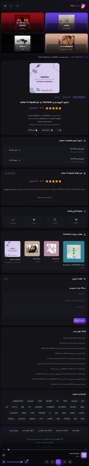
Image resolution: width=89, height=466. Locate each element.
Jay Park (81, 413)
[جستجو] (11, 5)
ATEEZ (40, 401)
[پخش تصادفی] (47, 462)
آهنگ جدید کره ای (61, 430)
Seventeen (30, 401)
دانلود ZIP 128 (13, 160)
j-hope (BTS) (14, 413)
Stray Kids (74, 401)
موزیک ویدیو (14, 430)
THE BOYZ (73, 407)
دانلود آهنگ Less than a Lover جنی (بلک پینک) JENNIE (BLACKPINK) (63, 348)
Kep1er (64, 413)
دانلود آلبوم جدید (28, 430)
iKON (58, 419)
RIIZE (82, 419)
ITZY (29, 407)
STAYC (32, 413)
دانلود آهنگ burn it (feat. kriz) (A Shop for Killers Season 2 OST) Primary (61, 364)
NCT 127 (14, 407)
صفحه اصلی (75, 430)
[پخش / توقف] (58, 462)
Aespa (82, 407)
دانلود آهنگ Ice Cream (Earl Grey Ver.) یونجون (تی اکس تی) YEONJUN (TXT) (60, 374)
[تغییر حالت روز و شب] (17, 5)
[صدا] (4, 462)
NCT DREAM (62, 407)
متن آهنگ (31, 130)
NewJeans (32, 419)
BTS (83, 401)
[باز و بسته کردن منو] (5, 5)
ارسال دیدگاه (79, 320)
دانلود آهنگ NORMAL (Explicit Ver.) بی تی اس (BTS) (68, 369)
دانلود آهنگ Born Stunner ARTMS (75, 338)
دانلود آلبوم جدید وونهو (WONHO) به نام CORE (70, 353)
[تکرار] (70, 462)
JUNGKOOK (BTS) (18, 401)
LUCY (41, 419)
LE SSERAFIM (50, 407)
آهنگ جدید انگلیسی (45, 430)
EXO (75, 419)
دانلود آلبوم (46, 130)
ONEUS (72, 413)
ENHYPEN (49, 401)
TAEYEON (67, 419)
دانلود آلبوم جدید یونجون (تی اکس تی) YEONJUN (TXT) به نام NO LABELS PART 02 (59, 379)
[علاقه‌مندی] (4, 455)
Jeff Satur (11, 419)
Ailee (56, 413)
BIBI (22, 407)
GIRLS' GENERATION (77, 57)
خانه (87, 57)
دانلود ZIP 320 (13, 150)
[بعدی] (64, 462)
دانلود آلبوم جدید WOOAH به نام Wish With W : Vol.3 (68, 384)
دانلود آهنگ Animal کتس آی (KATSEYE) (72, 343)
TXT (57, 401)
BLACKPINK (38, 407)
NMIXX (24, 413)
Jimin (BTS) (21, 419)
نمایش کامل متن (10, 173)
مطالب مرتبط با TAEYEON (72, 234)
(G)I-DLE (49, 419)
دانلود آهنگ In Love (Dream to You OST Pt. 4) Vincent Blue (66, 358)
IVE (7, 407)
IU (50, 413)
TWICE (65, 401)
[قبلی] (52, 462)
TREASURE (42, 413)
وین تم (38, 442)
